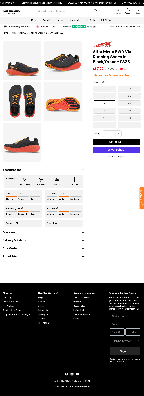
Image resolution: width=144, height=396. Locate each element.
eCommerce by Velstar (82, 386)
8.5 (134, 97)
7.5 (134, 89)
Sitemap (71, 386)
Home (5, 33)
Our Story (7, 297)
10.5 (134, 111)
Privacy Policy (79, 302)
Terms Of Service (81, 297)
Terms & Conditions (82, 314)
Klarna (76, 319)
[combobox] (67, 11)
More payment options (116, 157)
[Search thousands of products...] (95, 11)
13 (134, 126)
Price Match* (44, 323)
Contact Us (43, 310)
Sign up (125, 351)
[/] (11, 11)
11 (109, 119)
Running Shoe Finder (12, 310)
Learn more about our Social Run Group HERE (37, 3)
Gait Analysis (8, 306)
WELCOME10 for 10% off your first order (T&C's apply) (87, 3)
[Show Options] (122, 332)
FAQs (40, 297)
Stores (41, 306)
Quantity (96, 133)
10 (109, 111)
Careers (41, 302)
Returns (41, 319)
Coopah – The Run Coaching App (17, 314)
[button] (33, 20)
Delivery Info (43, 314)
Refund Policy (79, 310)
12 (109, 126)
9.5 (134, 104)
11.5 (134, 119)
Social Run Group (10, 302)
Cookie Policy (79, 306)
